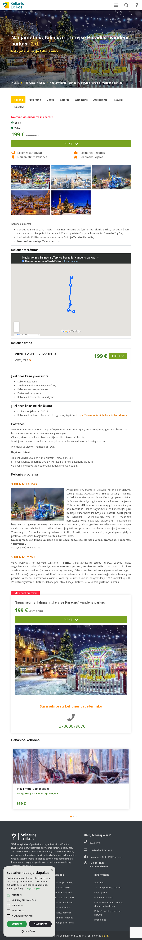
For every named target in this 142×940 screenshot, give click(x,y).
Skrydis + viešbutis (62, 892)
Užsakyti (19, 107)
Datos (50, 99)
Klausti (118, 99)
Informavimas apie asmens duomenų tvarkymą (108, 904)
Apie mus (99, 882)
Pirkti (68, 144)
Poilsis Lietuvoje (61, 887)
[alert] (29, 901)
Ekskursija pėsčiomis (63, 897)
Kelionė (18, 99)
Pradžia (15, 82)
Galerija (64, 99)
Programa (35, 99)
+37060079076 (71, 726)
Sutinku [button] (17, 923)
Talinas (18, 128)
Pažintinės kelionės (34, 82)
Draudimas (100, 919)
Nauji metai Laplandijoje (33, 788)
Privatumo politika (103, 897)
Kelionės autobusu (63, 902)
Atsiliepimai (100, 99)
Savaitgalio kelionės (63, 922)
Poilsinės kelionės (62, 912)
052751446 (95, 842)
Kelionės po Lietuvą (63, 882)
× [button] (51, 870)
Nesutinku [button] (40, 923)
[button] (71, 816)
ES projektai (100, 892)
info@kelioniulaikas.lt (101, 850)
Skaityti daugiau (32, 888)
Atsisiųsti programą (27, 593)
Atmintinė (81, 99)
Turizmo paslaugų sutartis (108, 887)
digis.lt (105, 935)
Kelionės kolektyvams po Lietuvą (107, 912)
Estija (18, 123)
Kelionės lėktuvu (61, 907)
